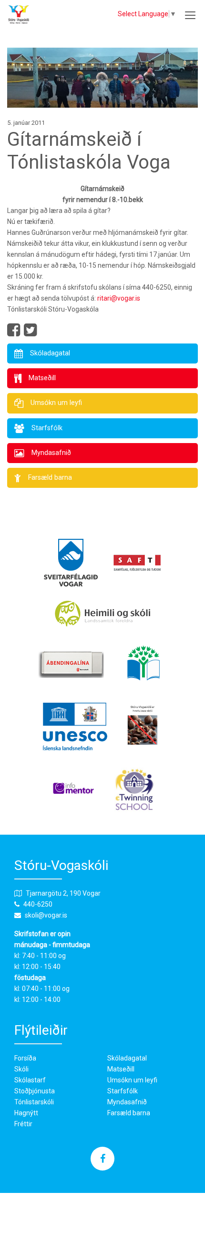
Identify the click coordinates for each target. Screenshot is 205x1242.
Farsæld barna (128, 1113)
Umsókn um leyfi (132, 1080)
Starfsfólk (122, 1091)
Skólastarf (30, 1080)
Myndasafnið (127, 1102)
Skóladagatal (127, 1058)
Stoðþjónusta (34, 1091)
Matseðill (120, 1069)
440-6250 (37, 904)
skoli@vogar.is (46, 915)
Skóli (21, 1069)
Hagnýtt (26, 1113)
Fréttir (23, 1124)
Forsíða (25, 1058)
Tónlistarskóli (34, 1102)
